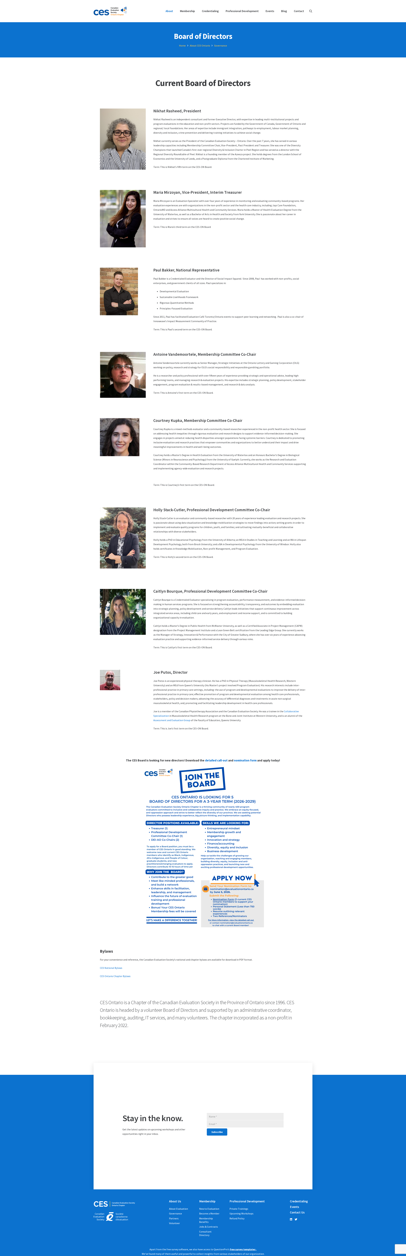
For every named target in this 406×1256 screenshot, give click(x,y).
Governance (175, 1213)
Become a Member (209, 1213)
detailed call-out (216, 760)
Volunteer (174, 1223)
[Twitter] (296, 1219)
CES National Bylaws (111, 967)
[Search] (311, 11)
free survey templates (243, 1249)
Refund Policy (236, 1218)
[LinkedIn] (291, 1219)
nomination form (245, 760)
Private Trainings (238, 1208)
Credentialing (299, 1201)
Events (294, 1207)
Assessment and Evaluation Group (171, 720)
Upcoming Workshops (241, 1213)
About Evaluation (178, 1208)
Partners (174, 1218)
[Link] (110, 11)
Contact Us (297, 1212)
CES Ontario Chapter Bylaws (115, 976)
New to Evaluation (209, 1208)
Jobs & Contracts (208, 1226)
